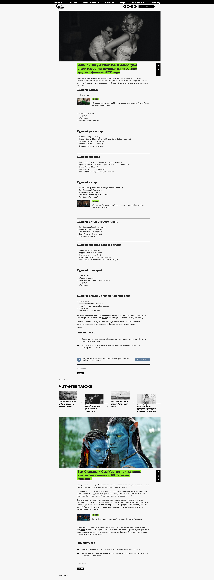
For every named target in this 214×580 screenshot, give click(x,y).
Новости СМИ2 (63, 380)
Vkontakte (128, 6)
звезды (80, 373)
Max (135, 6)
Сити (60, 6)
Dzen (131, 6)
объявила (95, 78)
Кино (58, 2)
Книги (109, 2)
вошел (104, 318)
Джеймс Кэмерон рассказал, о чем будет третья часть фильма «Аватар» (111, 549)
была (95, 315)
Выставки (91, 2)
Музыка (138, 2)
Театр (72, 2)
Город (155, 2)
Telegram (124, 6)
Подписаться (142, 360)
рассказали (106, 487)
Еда (123, 2)
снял (79, 532)
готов (83, 530)
